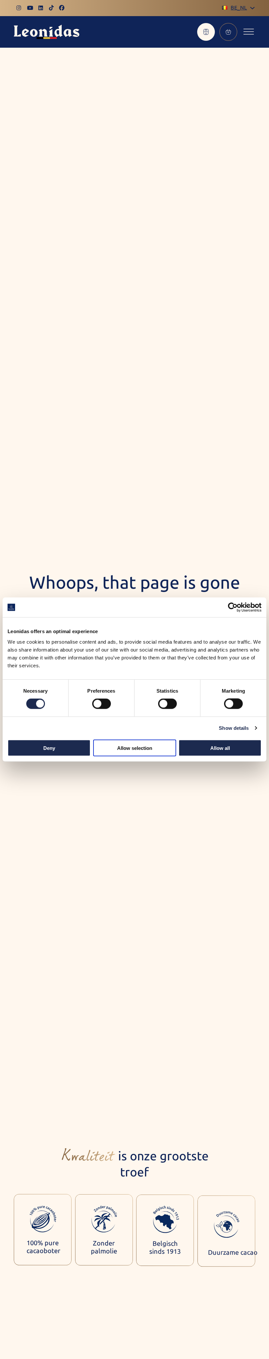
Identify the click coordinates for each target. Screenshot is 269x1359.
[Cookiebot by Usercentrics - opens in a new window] (232, 607)
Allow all (220, 748)
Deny (49, 748)
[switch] (101, 704)
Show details (234, 728)
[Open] (248, 32)
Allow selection (134, 748)
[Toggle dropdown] (252, 8)
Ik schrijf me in (212, 1348)
